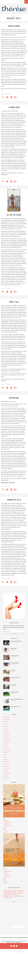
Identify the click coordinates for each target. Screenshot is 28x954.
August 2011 (5, 776)
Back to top (23, 949)
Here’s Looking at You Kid (16, 641)
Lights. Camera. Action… (16, 706)
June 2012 (5, 757)
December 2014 (6, 738)
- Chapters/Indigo (7, 825)
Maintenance (13, 684)
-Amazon (5, 869)
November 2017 (6, 717)
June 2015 (5, 724)
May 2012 (5, 759)
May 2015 (5, 726)
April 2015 (5, 728)
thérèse (9, 93)
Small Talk (14, 301)
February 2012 (6, 764)
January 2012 (6, 766)
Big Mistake (14, 397)
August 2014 (5, 743)
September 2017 (6, 719)
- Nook (4, 878)
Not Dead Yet (13, 648)
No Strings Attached (15, 663)
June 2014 (5, 745)
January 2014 (6, 747)
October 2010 (6, 778)
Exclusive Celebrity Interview (17, 699)
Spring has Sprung (15, 692)
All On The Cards (14, 214)
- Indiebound (6, 824)
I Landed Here (14, 107)
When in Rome (14, 26)
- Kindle (5, 832)
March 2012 (5, 761)
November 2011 (6, 768)
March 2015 (5, 731)
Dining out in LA (14, 499)
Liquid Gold (13, 670)
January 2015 (6, 735)
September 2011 (6, 773)
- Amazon (5, 820)
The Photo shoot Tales (15, 677)
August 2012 (5, 752)
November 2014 (6, 740)
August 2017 (5, 721)
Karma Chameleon (15, 655)
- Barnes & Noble (7, 822)
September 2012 (6, 750)
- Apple (5, 827)
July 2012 (5, 754)
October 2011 (6, 771)
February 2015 (6, 733)
